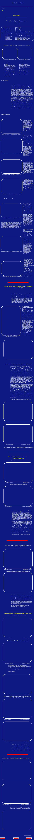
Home (3, 838)
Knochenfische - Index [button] (27, 835)
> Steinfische (29, 838)
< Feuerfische (16, 838)
